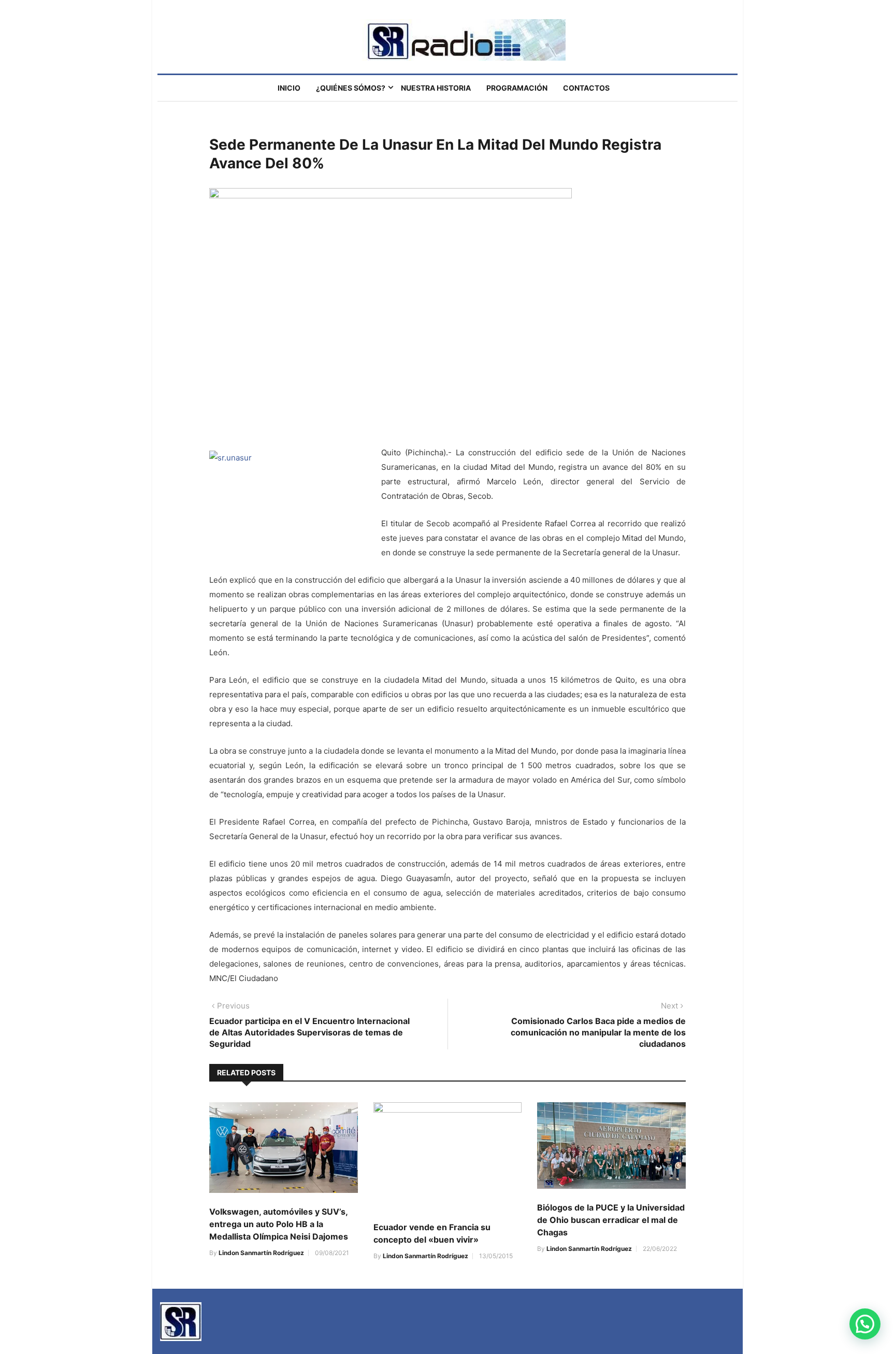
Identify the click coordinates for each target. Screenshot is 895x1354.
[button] (864, 1323)
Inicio (289, 87)
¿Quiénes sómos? (350, 87)
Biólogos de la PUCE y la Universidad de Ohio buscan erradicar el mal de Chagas (611, 1219)
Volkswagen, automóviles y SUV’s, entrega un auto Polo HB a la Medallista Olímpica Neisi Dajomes (278, 1224)
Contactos (586, 87)
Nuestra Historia (436, 87)
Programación (516, 87)
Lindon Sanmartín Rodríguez (261, 1253)
